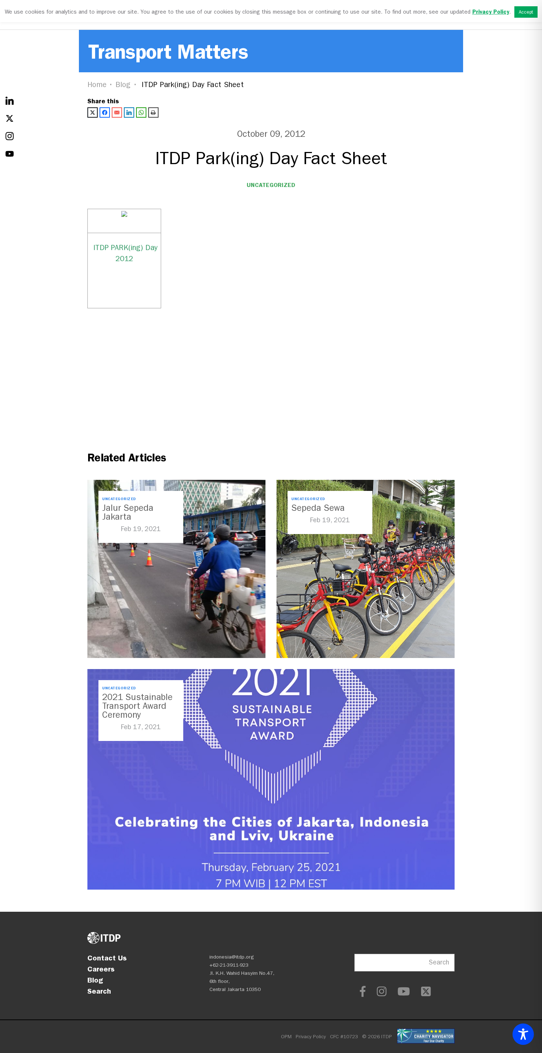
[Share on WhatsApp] (141, 112)
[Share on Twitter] (92, 112)
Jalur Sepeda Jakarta (127, 512)
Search (99, 991)
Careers (101, 968)
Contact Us (107, 957)
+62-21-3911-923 (229, 965)
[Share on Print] (153, 112)
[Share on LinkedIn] (129, 112)
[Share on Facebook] (105, 112)
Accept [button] (526, 12)
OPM (286, 1036)
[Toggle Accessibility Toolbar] (523, 1034)
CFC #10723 (344, 1036)
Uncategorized (271, 184)
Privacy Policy (311, 1036)
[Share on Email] (117, 112)
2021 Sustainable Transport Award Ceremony (137, 706)
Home (97, 84)
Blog (123, 84)
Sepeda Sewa (318, 508)
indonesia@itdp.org (231, 957)
